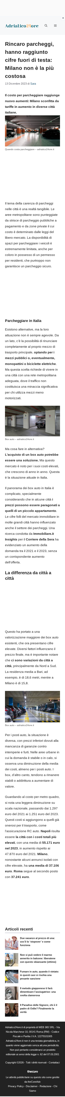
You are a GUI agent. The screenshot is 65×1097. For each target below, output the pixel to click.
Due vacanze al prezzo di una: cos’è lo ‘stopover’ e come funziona (37, 942)
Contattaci (54, 1062)
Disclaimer (32, 1086)
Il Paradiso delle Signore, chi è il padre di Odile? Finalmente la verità (38, 1008)
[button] (46, 26)
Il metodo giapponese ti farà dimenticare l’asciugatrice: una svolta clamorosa (38, 992)
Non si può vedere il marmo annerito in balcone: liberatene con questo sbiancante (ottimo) (38, 958)
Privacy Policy (16, 1086)
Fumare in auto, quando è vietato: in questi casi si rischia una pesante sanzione (39, 975)
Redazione (45, 1086)
